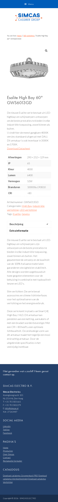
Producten (8, 451)
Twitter (6, 429)
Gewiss (26, 213)
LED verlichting (28, 35)
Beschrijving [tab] (16, 224)
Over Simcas (8, 454)
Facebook (7, 433)
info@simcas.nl (11, 408)
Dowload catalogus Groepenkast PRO (20, 475)
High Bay (27, 205)
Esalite (17, 213)
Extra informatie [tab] (19, 230)
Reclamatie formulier (12, 461)
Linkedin (7, 426)
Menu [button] (31, 4)
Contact (7, 457)
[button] (46, 50)
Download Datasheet (18, 148)
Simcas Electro (29, 17)
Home (5, 447)
